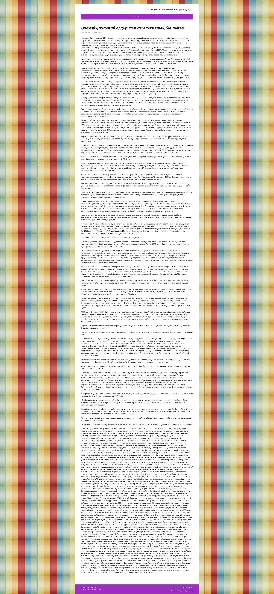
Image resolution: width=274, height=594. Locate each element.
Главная (137, 17)
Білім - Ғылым (85, 32)
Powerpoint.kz (86, 588)
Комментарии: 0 (97, 32)
